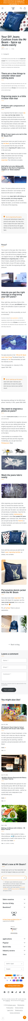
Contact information (15, 1012)
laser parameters (14, 318)
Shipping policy (19, 1010)
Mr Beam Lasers (12, 1005)
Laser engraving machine (12, 552)
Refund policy (21, 1005)
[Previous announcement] (1, 2)
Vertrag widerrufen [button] (14, 986)
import (22, 1000)
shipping (8, 1000)
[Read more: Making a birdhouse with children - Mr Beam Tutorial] (14, 813)
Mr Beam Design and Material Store (11, 919)
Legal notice (10, 1010)
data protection (15, 889)
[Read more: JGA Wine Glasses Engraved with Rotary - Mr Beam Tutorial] (14, 763)
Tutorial (12, 843)
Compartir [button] (6, 54)
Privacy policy (9, 1007)
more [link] (2, 747)
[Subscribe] (25, 878)
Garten (8, 843)
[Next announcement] (26, 2)
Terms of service (19, 1007)
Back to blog (15, 644)
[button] (2, 8)
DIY (5, 750)
